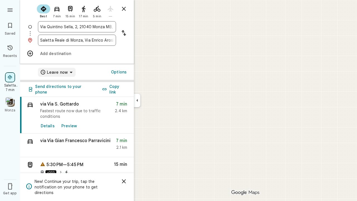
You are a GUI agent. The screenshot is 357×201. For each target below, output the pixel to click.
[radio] (43, 10)
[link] (77, 115)
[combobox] (77, 26)
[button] (77, 145)
